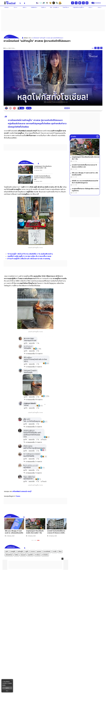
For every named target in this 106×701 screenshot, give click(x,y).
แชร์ (93, 48)
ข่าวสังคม (37, 555)
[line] (87, 2)
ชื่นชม (60, 551)
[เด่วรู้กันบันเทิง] (43, 2)
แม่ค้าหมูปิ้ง (20, 551)
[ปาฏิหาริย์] (53, 2)
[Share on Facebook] (95, 48)
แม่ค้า (6, 551)
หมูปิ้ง (26, 551)
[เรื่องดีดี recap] (40, 2)
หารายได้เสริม (46, 551)
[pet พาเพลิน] (47, 2)
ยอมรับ (7, 688)
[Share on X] (98, 48)
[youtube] (79, 2)
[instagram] (83, 2)
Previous (64, 516)
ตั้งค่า (7, 690)
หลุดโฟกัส (30, 555)
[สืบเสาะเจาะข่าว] (37, 2)
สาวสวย (33, 551)
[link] (35, 169)
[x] (76, 2)
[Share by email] (101, 48)
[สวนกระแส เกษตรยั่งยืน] (56, 2)
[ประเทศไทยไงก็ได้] (60, 2)
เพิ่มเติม (3, 685)
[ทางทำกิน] (50, 2)
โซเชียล (16, 555)
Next (66, 516)
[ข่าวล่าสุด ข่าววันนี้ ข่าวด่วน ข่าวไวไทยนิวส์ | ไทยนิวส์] (11, 3)
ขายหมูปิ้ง (12, 551)
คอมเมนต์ (23, 555)
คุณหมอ (39, 551)
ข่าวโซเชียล (45, 555)
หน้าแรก (26, 38)
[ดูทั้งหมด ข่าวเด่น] (97, 136)
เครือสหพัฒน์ (8, 555)
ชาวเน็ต (54, 551)
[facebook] (72, 2)
